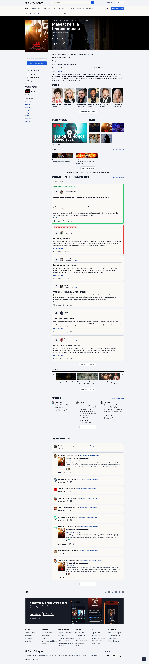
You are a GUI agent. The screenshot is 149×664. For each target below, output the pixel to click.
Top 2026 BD (96, 633)
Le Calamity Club (80, 635)
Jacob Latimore (93, 104)
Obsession (28, 635)
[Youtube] (123, 592)
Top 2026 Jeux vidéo (65, 633)
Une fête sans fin (97, 635)
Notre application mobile (41, 656)
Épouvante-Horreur (69, 20)
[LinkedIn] (119, 592)
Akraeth (61, 479)
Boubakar (67, 232)
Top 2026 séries (47, 633)
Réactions (56, 398)
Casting (55, 85)
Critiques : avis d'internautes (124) (70, 177)
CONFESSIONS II (114, 635)
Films (61, 20)
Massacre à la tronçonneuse (82, 20)
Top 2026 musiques (114, 633)
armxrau (61, 517)
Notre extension (55, 656)
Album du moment (114, 641)
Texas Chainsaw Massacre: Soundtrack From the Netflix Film (84, 68)
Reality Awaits (112, 638)
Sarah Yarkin (56, 104)
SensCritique (55, 20)
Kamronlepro (62, 560)
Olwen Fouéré (117, 104)
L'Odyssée (28, 638)
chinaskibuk (67, 259)
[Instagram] (112, 592)
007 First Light (63, 635)
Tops (54, 149)
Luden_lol (61, 508)
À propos (28, 656)
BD (93, 629)
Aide (62, 656)
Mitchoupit (62, 446)
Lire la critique (58, 218)
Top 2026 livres (80, 633)
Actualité (28, 641)
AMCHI (66, 285)
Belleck (60, 489)
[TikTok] (116, 592)
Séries (45, 629)
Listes (55, 369)
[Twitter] (105, 592)
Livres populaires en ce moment (82, 644)
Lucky (44, 638)
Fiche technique (57, 71)
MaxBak (61, 551)
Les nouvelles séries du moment (49, 642)
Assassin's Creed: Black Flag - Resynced (66, 639)
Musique (112, 629)
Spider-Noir (45, 635)
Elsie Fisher (68, 104)
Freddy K (67, 312)
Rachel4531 (62, 498)
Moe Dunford (104, 104)
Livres (78, 629)
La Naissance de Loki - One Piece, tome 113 (99, 639)
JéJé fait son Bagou (70, 191)
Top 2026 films (30, 633)
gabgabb (61, 526)
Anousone (61, 455)
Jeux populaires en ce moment (65, 644)
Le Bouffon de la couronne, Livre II (81, 639)
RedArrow (67, 339)
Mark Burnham (81, 104)
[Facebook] (109, 592)
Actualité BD (96, 643)
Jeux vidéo (63, 629)
